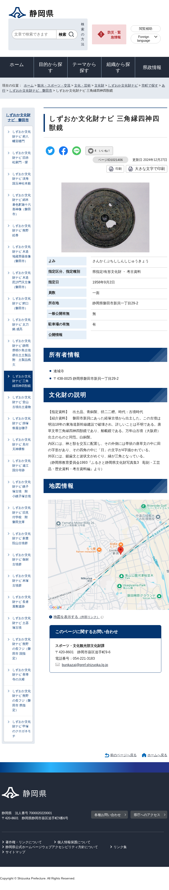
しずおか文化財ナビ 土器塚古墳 (21, 622)
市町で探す (149, 85)
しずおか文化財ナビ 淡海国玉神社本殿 (21, 178)
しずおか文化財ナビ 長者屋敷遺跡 (21, 601)
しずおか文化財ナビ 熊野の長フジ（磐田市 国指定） (21, 648)
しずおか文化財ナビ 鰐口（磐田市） (21, 303)
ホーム (17, 64)
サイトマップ (15, 852)
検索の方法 (82, 34)
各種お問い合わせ (107, 815)
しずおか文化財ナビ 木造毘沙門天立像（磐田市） (21, 280)
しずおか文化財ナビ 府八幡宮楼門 (21, 136)
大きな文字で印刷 (150, 168)
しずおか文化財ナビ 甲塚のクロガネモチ (21, 729)
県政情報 (152, 67)
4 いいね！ (102, 150)
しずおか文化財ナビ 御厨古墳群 (21, 559)
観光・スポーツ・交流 (53, 85)
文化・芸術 (82, 85)
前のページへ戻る (123, 755)
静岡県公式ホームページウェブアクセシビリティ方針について (52, 847)
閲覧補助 (145, 28)
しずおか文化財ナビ (123, 85)
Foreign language (143, 38)
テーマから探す (84, 67)
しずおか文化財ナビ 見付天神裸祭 (21, 444)
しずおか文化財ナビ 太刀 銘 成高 (22, 324)
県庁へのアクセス (147, 815)
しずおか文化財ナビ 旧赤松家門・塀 (21, 157)
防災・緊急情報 (114, 34)
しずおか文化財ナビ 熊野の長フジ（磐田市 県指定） (21, 700)
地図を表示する (76, 617)
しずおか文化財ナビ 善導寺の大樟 (21, 674)
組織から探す (118, 67)
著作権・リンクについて (24, 842)
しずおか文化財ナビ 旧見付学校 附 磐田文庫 (21, 515)
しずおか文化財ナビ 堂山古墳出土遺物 (21, 401)
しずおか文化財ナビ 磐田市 (30, 90)
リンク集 (120, 847)
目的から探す (50, 67)
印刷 (119, 168)
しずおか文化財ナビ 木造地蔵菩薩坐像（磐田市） (21, 254)
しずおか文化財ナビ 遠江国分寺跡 (21, 465)
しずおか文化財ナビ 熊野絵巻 (21, 230)
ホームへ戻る (157, 755)
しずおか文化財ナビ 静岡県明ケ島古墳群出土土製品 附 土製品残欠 (22, 352)
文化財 (99, 85)
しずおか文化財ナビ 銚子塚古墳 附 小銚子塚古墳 (21, 489)
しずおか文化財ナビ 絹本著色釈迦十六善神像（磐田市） (21, 204)
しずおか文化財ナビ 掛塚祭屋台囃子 (21, 423)
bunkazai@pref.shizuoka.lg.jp (85, 665)
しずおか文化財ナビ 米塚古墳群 (21, 580)
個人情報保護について (73, 842)
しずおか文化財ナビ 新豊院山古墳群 (21, 538)
